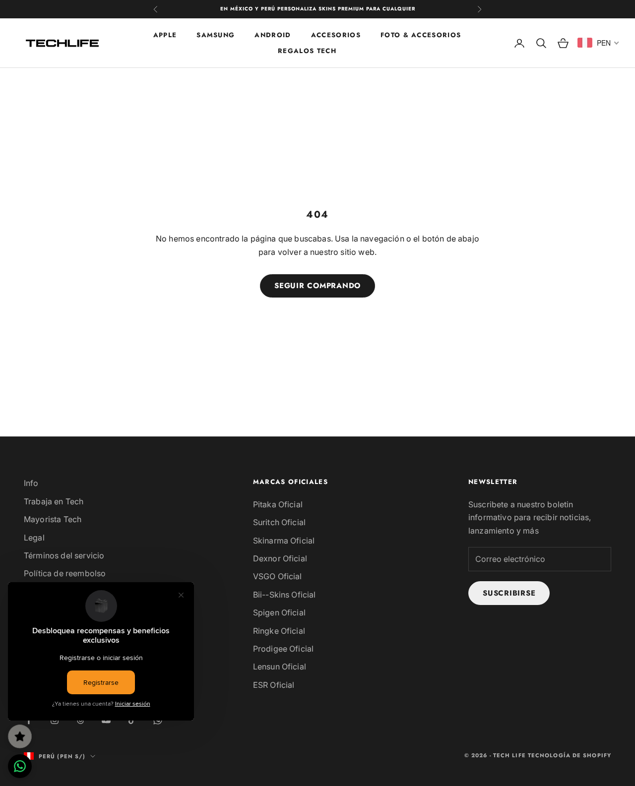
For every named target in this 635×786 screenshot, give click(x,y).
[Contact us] (20, 766)
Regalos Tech (307, 51)
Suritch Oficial (279, 522)
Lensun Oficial (279, 666)
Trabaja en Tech (53, 501)
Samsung (215, 34)
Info (31, 483)
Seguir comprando (317, 285)
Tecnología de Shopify (569, 755)
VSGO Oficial (277, 576)
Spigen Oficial (279, 612)
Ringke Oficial (279, 631)
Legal (34, 538)
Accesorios (336, 34)
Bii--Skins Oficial (284, 595)
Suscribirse (509, 593)
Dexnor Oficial (280, 558)
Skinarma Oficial (284, 540)
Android (272, 34)
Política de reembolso (65, 573)
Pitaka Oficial (278, 504)
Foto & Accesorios (421, 34)
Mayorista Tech (52, 519)
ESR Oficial (274, 685)
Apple (165, 34)
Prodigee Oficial (283, 649)
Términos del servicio (64, 555)
